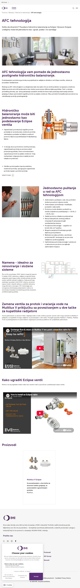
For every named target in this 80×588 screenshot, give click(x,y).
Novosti (46, 560)
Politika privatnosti (48, 578)
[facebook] (15, 541)
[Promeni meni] (77, 8)
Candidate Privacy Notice (63, 578)
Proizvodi (47, 552)
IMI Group (47, 556)
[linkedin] (4, 541)
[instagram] (11, 541)
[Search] (73, 8)
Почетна (4, 12)
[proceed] (12, 175)
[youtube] (8, 541)
